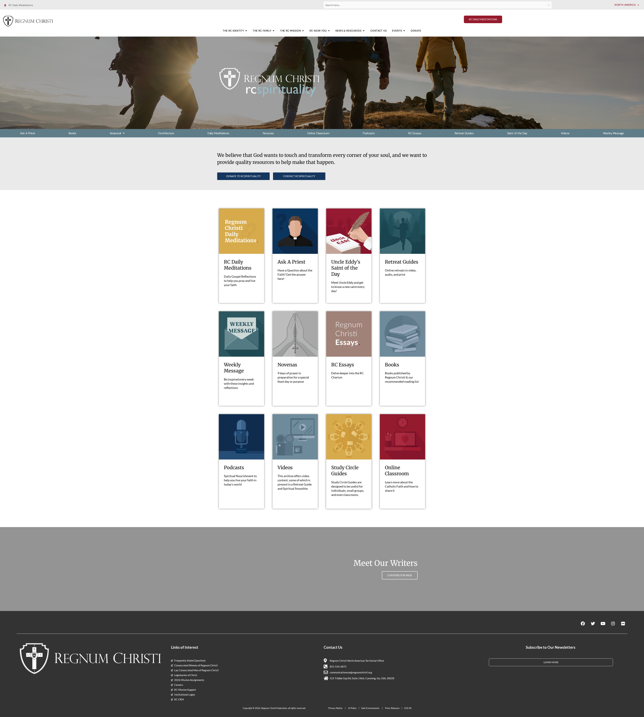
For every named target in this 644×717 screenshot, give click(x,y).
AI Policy (352, 708)
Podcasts (369, 133)
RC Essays (414, 133)
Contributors (166, 133)
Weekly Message (613, 133)
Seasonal (115, 133)
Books (72, 133)
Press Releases (392, 708)
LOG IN (407, 708)
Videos (565, 133)
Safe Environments (370, 708)
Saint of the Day (517, 133)
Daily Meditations (218, 133)
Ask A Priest (27, 133)
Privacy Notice (335, 708)
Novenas (268, 133)
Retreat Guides (464, 133)
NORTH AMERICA (625, 5)
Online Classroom (318, 133)
